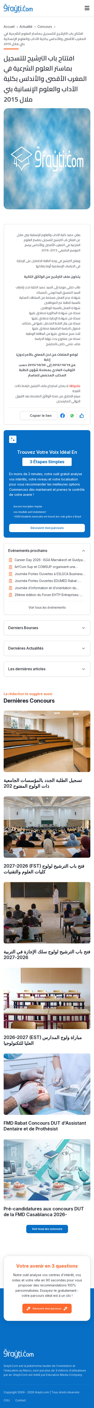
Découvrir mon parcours (47, 1308)
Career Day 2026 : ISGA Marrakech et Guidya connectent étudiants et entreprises (49, 560)
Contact (20, 1400)
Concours (44, 26)
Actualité (26, 26)
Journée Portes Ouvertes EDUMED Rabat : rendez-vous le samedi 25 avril (46, 581)
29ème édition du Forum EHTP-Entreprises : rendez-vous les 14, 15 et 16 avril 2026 (47, 595)
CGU (7, 1400)
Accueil (9, 26)
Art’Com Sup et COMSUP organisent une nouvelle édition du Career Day (45, 567)
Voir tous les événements (47, 607)
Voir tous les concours (47, 1229)
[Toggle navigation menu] (87, 8)
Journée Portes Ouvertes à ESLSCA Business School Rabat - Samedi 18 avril (49, 574)
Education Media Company (64, 1375)
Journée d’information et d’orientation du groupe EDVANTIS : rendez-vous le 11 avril (46, 588)
